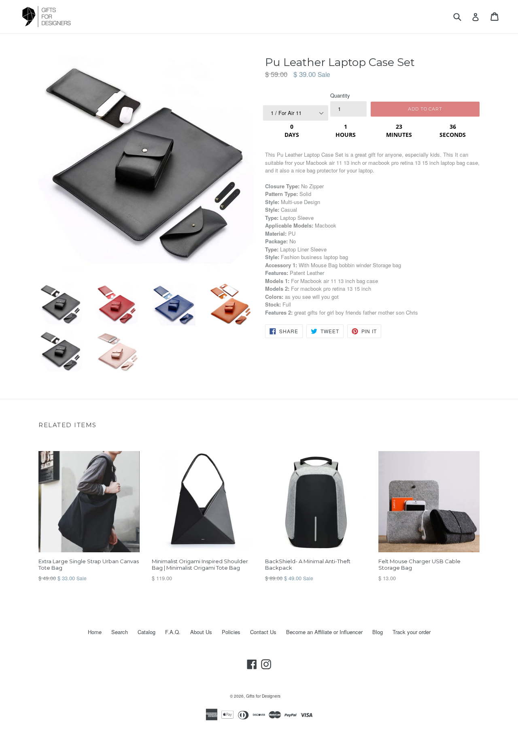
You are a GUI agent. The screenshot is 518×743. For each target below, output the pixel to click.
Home (95, 632)
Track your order (412, 632)
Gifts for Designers (263, 696)
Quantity (340, 95)
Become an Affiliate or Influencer (324, 632)
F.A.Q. (172, 632)
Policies (231, 632)
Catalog (146, 632)
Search (119, 632)
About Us (201, 632)
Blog (377, 632)
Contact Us (263, 632)
